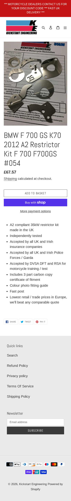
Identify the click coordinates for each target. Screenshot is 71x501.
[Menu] (65, 27)
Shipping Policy (18, 396)
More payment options (35, 211)
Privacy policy (17, 376)
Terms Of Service (20, 386)
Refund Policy (17, 366)
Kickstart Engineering (33, 484)
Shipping (10, 178)
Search (12, 355)
